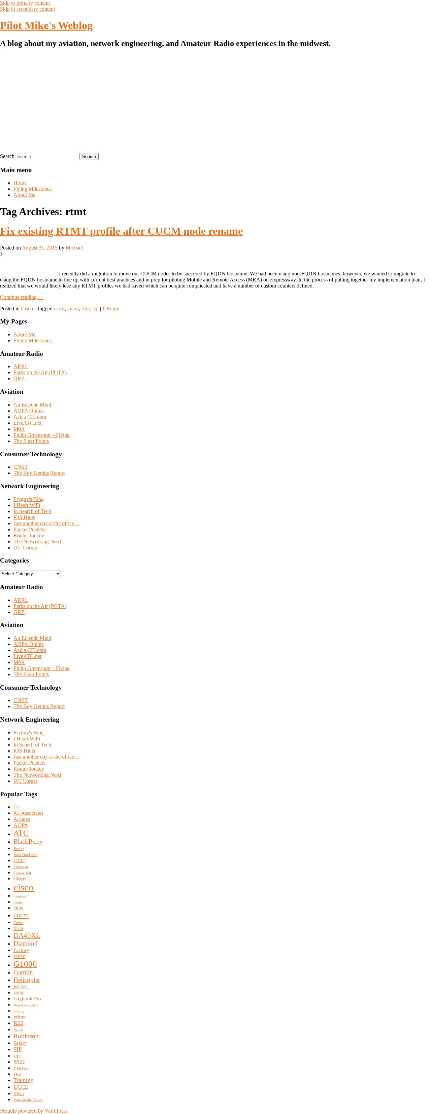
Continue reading (21, 297)
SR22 (19, 1062)
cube (18, 908)
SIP (17, 1049)
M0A (19, 429)
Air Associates (28, 813)
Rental (18, 1030)
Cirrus (19, 878)
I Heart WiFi (26, 505)
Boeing (19, 849)
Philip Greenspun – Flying (41, 435)
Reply (110, 308)
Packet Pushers (29, 529)
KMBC (18, 993)
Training (23, 1080)
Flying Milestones (32, 189)
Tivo (17, 1074)
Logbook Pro (27, 998)
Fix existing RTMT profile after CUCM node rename (121, 231)
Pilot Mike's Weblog (46, 25)
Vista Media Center (28, 1100)
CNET (20, 467)
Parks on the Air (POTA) (40, 372)
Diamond (25, 943)
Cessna (20, 866)
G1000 (25, 963)
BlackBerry (28, 841)
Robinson (26, 1036)
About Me (24, 195)
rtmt (85, 308)
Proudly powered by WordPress (34, 1111)
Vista (18, 1093)
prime (19, 1017)
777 (16, 807)
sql (96, 308)
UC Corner (25, 547)
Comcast (20, 896)
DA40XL (26, 935)
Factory (21, 950)
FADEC (19, 957)
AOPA (20, 825)
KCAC (20, 986)
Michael (74, 248)
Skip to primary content (25, 3)
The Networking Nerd (37, 541)
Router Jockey (28, 535)
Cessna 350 (22, 873)
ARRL (20, 366)
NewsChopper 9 (25, 1005)
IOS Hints (24, 517)
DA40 (18, 929)
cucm (73, 308)
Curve (18, 923)
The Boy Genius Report (39, 473)
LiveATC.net (27, 423)
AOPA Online (28, 411)
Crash (17, 902)
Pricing (19, 1011)
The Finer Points (31, 441)
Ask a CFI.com (29, 417)
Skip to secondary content (27, 9)
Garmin (23, 972)
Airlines (21, 819)
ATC (21, 833)
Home (20, 183)
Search (7, 156)
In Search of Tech (32, 511)
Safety (20, 1043)
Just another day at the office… (46, 523)
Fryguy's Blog (28, 499)
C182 (19, 860)
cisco (59, 308)
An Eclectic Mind (32, 405)
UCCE (20, 1087)
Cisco (27, 308)
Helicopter (26, 979)
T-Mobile (20, 1068)
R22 (18, 1023)
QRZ (19, 378)
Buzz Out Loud (25, 855)
